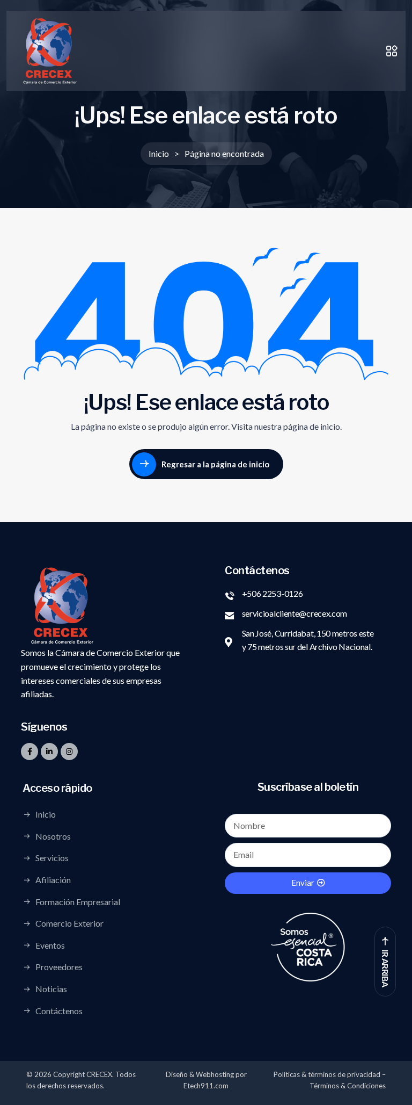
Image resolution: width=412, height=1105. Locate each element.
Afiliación (53, 880)
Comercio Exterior (69, 923)
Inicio (45, 814)
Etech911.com (206, 1085)
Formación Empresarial (77, 901)
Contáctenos (59, 1010)
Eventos (50, 945)
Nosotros (53, 836)
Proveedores (59, 967)
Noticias (51, 989)
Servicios (52, 858)
